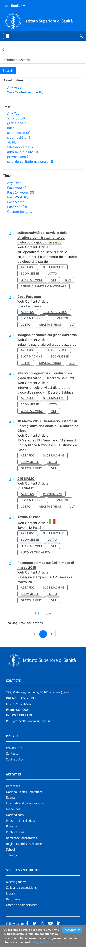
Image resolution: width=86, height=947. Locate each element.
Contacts (12, 753)
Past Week (17, 197)
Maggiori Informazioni (46, 942)
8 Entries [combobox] (41, 614)
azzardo (16, 118)
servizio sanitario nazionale (30, 162)
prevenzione (19, 157)
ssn (68, 280)
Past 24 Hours (20, 192)
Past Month (18, 202)
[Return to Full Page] (3, 49)
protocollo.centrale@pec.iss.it (33, 721)
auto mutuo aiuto (22, 152)
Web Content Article (25, 92)
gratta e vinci (20, 123)
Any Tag (13, 113)
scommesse (18, 133)
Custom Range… (19, 212)
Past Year (17, 207)
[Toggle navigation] (7, 36)
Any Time (14, 183)
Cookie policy (15, 759)
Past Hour (17, 188)
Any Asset (14, 87)
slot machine (19, 137)
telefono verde (21, 147)
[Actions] (7, 6)
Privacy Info (14, 747)
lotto (13, 128)
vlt (11, 142)
